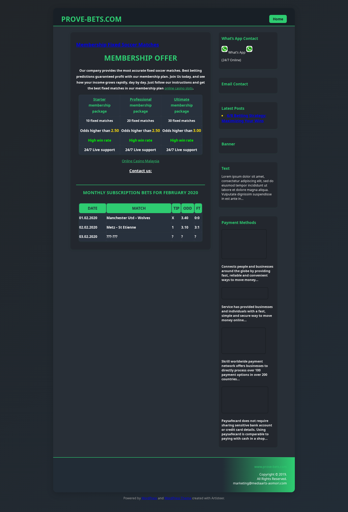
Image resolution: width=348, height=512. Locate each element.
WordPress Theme (178, 498)
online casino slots (179, 88)
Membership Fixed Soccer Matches (117, 44)
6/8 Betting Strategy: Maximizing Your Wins (244, 118)
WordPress (149, 498)
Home (278, 19)
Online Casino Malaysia (140, 161)
